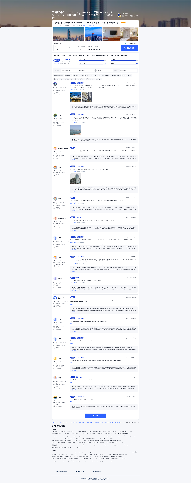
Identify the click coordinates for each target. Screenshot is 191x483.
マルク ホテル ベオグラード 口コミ (73, 436)
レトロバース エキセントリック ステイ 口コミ (63, 454)
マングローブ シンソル (82, 452)
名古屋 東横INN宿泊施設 (112, 458)
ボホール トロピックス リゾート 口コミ (61, 442)
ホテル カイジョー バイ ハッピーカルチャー (88, 461)
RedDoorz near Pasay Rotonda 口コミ (92, 436)
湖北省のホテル (74, 422)
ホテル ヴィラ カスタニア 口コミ (87, 433)
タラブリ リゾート (72, 461)
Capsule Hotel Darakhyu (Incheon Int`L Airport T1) (64, 452)
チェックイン (58, 46)
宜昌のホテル (82, 422)
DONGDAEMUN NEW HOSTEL (120, 452)
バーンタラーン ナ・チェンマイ (59, 461)
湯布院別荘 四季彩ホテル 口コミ (84, 456)
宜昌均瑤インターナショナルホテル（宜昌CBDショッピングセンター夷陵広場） (105, 422)
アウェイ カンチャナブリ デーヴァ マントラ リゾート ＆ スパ (107, 445)
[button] (159, 2)
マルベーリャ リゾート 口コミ (106, 438)
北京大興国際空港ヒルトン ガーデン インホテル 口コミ (65, 433)
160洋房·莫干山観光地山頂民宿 (59, 447)
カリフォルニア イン (128, 445)
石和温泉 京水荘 (133, 452)
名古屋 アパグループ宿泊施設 (81, 458)
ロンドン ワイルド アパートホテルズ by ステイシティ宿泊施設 (107, 456)
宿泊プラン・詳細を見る (88, 25)
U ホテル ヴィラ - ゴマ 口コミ (103, 433)
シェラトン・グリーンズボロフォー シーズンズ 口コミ (120, 431)
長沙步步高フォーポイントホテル (60, 445)
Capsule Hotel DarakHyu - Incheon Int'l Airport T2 (100, 452)
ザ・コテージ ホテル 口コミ (130, 436)
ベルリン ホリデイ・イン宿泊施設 (97, 458)
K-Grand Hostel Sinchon (75, 445)
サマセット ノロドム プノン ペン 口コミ (81, 442)
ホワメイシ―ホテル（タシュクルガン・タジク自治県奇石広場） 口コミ (111, 454)
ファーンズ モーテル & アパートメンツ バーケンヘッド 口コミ (91, 431)
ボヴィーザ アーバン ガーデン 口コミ (84, 454)
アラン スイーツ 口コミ (83, 440)
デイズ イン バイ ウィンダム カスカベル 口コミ (63, 438)
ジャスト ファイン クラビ (74, 447)
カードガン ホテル (123, 458)
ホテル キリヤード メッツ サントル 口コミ (112, 436)
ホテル (59, 422)
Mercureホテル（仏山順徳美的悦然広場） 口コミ (63, 456)
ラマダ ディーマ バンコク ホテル (108, 461)
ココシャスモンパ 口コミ (58, 436)
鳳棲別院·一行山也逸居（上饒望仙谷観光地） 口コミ (64, 440)
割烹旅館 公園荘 (104, 442)
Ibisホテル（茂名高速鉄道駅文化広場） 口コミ (87, 438)
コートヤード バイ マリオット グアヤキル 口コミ (63, 431)
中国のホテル (65, 422)
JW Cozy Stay (95, 442)
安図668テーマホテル (87, 445)
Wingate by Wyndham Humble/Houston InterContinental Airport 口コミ (107, 440)
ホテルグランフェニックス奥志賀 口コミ (120, 433)
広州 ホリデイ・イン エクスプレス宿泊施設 (62, 458)
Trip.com (54, 422)
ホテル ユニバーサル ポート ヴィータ (117, 442)
